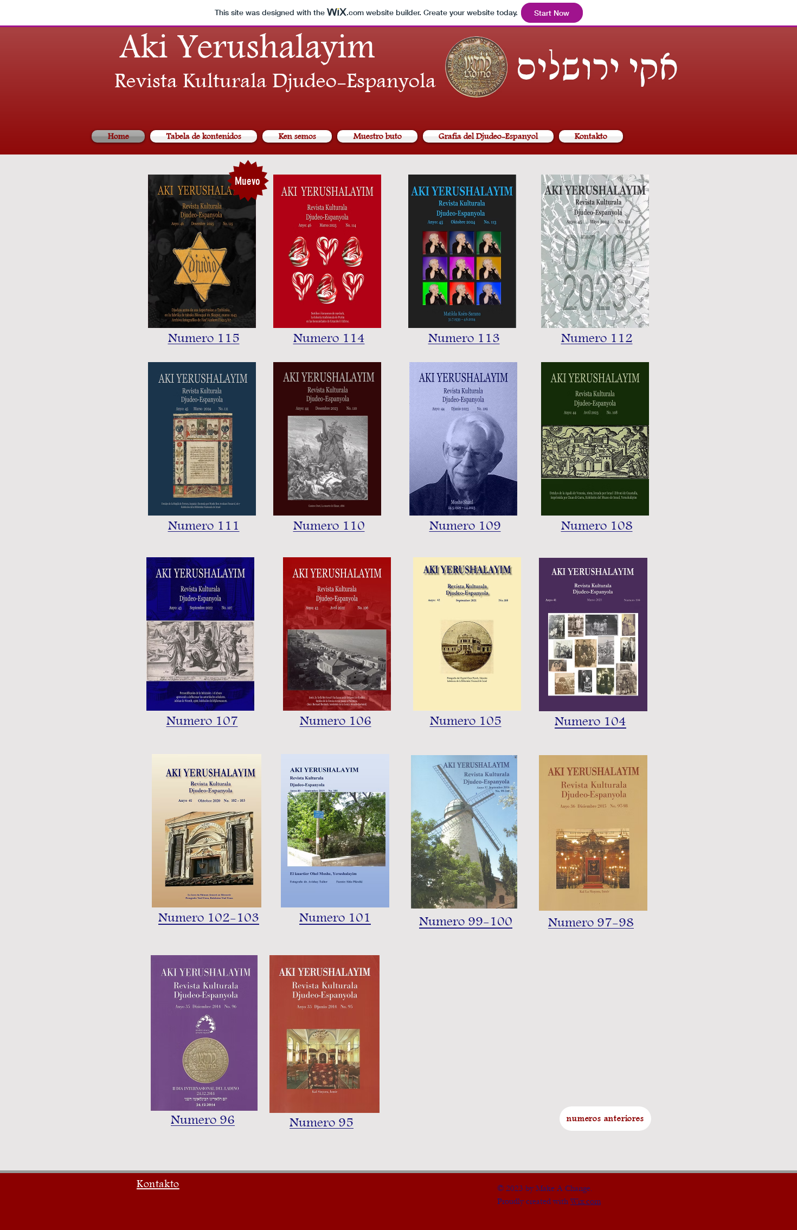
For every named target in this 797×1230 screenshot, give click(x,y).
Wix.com (585, 1201)
